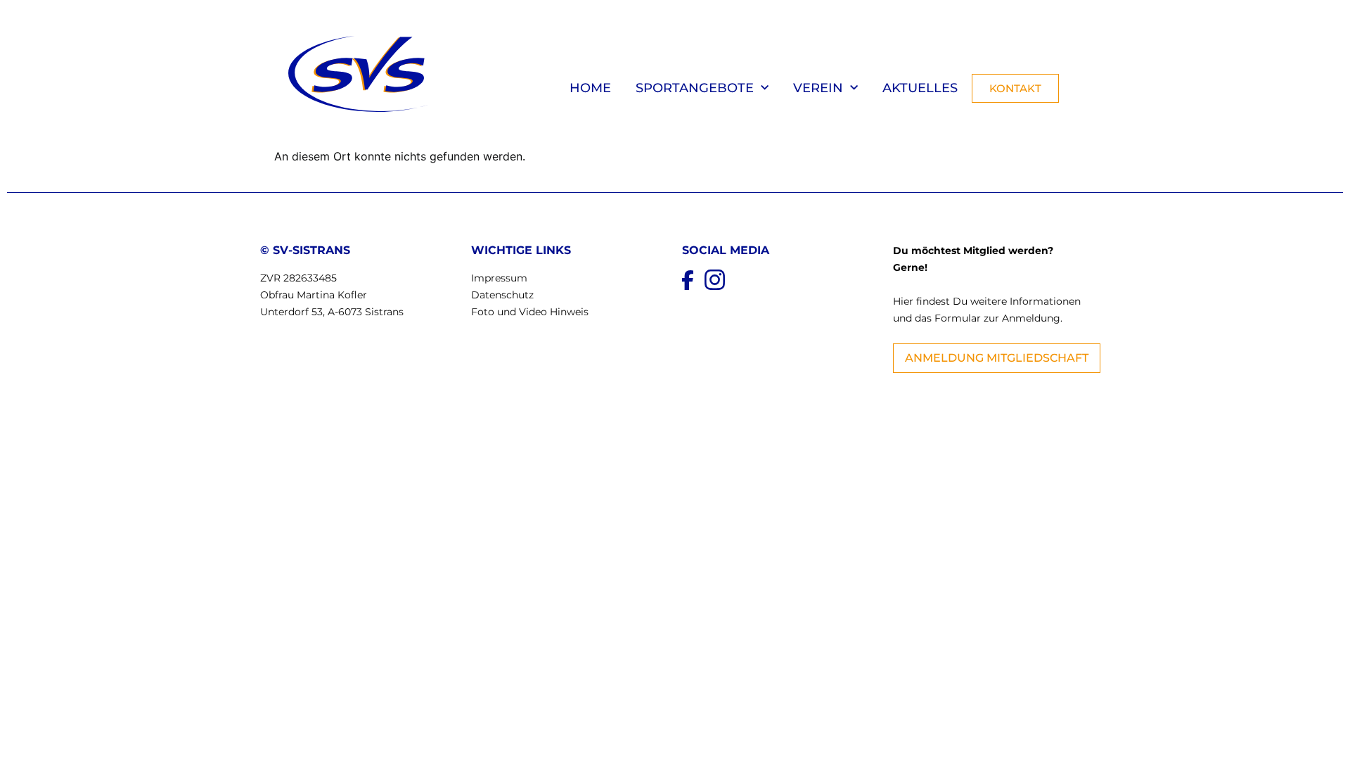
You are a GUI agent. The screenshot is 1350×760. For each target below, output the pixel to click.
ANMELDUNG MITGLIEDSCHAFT (996, 358)
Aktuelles (920, 88)
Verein (818, 88)
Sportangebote (695, 88)
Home (590, 88)
